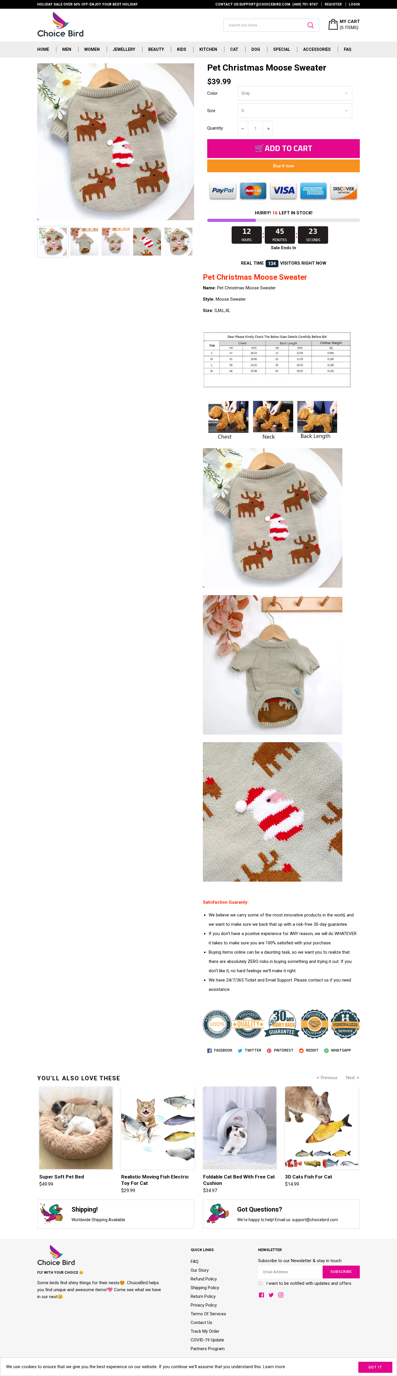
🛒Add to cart (283, 149)
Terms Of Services (208, 1313)
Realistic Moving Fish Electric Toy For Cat (155, 1180)
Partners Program (208, 1348)
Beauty (156, 49)
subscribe (341, 1272)
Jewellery (124, 49)
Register (333, 4)
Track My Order (205, 1331)
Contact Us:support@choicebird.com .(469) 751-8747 (266, 4)
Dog (255, 49)
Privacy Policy (204, 1305)
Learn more (274, 1366)
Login (354, 4)
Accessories (317, 49)
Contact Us (201, 1322)
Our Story (200, 1270)
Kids (181, 49)
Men (66, 49)
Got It (375, 1367)
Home (43, 49)
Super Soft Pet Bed (61, 1177)
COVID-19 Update (207, 1340)
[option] (53, 241)
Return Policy (203, 1296)
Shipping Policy (205, 1287)
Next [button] (188, 241)
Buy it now (283, 165)
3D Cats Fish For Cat (308, 1177)
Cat (234, 49)
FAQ (347, 49)
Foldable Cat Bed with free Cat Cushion (239, 1180)
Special (281, 49)
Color (212, 93)
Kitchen (208, 49)
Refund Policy (204, 1279)
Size (211, 110)
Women (92, 49)
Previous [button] (43, 241)
